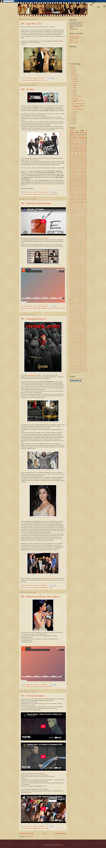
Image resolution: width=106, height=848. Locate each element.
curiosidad (71, 247)
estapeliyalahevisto (74, 38)
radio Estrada (37, 308)
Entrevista (28, 308)
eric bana (74, 265)
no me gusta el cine (78, 317)
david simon (73, 248)
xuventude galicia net (74, 171)
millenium (79, 165)
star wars (73, 150)
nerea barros (36, 686)
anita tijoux (85, 217)
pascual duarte (80, 324)
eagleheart (80, 258)
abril (73, 92)
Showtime (40, 388)
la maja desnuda (82, 296)
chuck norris (78, 161)
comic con (78, 178)
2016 (72, 70)
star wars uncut (83, 345)
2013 (72, 119)
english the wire (76, 264)
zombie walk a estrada (78, 140)
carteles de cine (74, 141)
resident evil (75, 195)
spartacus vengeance (74, 198)
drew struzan (80, 257)
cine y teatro (72, 240)
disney (77, 181)
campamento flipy (73, 230)
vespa (84, 365)
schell (86, 335)
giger (70, 275)
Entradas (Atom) (29, 836)
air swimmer (76, 213)
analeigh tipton (78, 217)
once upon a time (75, 192)
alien (77, 151)
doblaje (85, 162)
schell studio (73, 337)
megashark (76, 311)
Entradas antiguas (61, 833)
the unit (77, 358)
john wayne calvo (82, 289)
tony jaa (77, 361)
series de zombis (34, 194)
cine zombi (73, 153)
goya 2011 (85, 276)
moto (72, 314)
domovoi (82, 255)
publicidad (84, 139)
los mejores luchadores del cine (79, 146)
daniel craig (84, 178)
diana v (81, 251)
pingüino (83, 325)
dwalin (75, 258)
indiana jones (72, 283)
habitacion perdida (73, 279)
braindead (77, 227)
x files (76, 369)
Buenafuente (72, 206)
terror (44, 194)
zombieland (72, 372)
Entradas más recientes (26, 833)
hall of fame (82, 157)
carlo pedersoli (83, 231)
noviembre (74, 77)
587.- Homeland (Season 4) (34, 318)
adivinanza (77, 212)
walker (82, 366)
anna (72, 219)
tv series (45, 80)
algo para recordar (78, 214)
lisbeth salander (74, 303)
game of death (84, 272)
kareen (82, 293)
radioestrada (44, 308)
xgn (79, 369)
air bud (71, 213)
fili (75, 269)
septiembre (75, 81)
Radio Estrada (24, 634)
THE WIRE (72, 210)
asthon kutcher (84, 220)
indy (77, 283)
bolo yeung (79, 226)
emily (70, 264)
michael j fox (82, 311)
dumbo (71, 258)
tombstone (71, 361)
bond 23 (71, 227)
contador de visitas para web (76, 378)
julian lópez (78, 292)
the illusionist (75, 355)
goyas (72, 278)
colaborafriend (83, 240)
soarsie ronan (83, 342)
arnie (75, 220)
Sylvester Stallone (83, 158)
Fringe (71, 157)
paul (84, 165)
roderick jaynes (76, 334)
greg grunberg (78, 278)
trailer (78, 143)
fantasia (72, 269)
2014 (72, 116)
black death (81, 224)
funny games (77, 272)
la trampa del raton (76, 297)
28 (84, 203)
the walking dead (81, 150)
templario (79, 351)
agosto (74, 83)
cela (78, 237)
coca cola (77, 240)
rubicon (74, 335)
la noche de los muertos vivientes (78, 164)
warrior (75, 368)
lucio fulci (72, 307)
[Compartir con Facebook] (52, 78)
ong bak (83, 320)
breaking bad (82, 151)
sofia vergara (84, 167)
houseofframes (80, 137)
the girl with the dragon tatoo (78, 354)
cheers (82, 237)
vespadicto (72, 366)
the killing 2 (82, 355)
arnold (78, 220)
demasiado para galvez (74, 251)
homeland (42, 587)
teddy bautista (73, 351)
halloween (80, 279)
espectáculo (82, 182)
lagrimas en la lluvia (75, 299)
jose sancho (72, 290)
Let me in (78, 209)
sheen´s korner (72, 341)
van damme (82, 169)
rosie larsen (83, 334)
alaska (71, 214)
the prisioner (83, 356)
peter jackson (79, 193)
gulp (84, 278)
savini (82, 335)
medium (71, 311)
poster (78, 148)
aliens (78, 160)
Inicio (44, 833)
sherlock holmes (79, 341)
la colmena (75, 296)
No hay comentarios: (42, 192)
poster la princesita (73, 330)
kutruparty (82, 153)
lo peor (76, 304)
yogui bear (83, 369)
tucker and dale (78, 362)
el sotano (83, 262)
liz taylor (85, 303)
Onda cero (84, 209)
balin (72, 223)
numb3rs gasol (77, 320)
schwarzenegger (80, 337)
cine (84, 143)
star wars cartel (75, 345)
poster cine (72, 144)
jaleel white (85, 286)
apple (81, 219)
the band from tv (81, 352)
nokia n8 (85, 317)
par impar (76, 323)
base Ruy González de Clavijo (80, 223)
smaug (78, 342)
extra (80, 268)
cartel (71, 161)
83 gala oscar (78, 172)
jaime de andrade (78, 286)
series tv (41, 80)
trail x (82, 361)
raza (80, 331)
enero (73, 114)
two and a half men (79, 363)
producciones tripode (74, 36)
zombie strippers (82, 370)
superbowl (71, 349)
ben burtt (71, 224)
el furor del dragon (77, 261)
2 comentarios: (41, 78)
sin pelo (74, 342)
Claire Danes (36, 587)
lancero (82, 299)
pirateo (71, 327)
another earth (76, 219)
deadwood (72, 181)
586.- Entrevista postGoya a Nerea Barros (40, 596)
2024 (72, 68)
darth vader (73, 179)
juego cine (73, 292)
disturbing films (79, 254)
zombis (55, 194)
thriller (85, 168)
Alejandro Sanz (29, 828)
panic (83, 134)
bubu (82, 227)
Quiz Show (35, 80)
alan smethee (82, 213)
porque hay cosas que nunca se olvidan (77, 328)
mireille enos (79, 313)
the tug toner (72, 358)
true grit (74, 169)
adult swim (73, 160)
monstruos (85, 313)
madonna (83, 188)
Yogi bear (82, 210)
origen (71, 321)
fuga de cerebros (78, 271)
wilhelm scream (82, 368)
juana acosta (84, 290)
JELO (83, 207)
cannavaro (79, 230)
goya (32, 686)
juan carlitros (78, 290)
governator (79, 276)
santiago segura (83, 195)
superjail (76, 349)
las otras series (75, 188)
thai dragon (85, 351)
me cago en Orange (81, 310)
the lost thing (77, 356)
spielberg (83, 198)
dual (85, 257)
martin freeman (77, 189)
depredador (78, 162)
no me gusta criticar (82, 144)
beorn (76, 224)
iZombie (27, 194)
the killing (75, 200)
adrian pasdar (83, 212)
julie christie (83, 292)
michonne (85, 189)
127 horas (77, 203)
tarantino (80, 349)
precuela (81, 330)
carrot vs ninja (80, 233)
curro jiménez (77, 247)
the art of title (73, 352)
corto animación (75, 147)
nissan (82, 316)
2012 (72, 121)
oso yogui (82, 321)
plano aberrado (77, 327)
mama (71, 189)
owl (86, 321)
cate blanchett (73, 237)
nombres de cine (74, 318)
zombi (82, 171)
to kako (77, 359)
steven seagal (78, 199)
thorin (81, 358)
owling (72, 323)
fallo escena (84, 268)
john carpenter (83, 186)
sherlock (83, 196)
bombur (84, 226)
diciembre (74, 74)
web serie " (43, 238)
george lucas (72, 185)
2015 (72, 73)
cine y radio (83, 238)
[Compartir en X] (50, 78)
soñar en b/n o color (73, 344)
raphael (76, 331)
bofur (75, 226)
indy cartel (81, 283)
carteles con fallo (78, 234)
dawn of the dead (81, 179)
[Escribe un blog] (49, 78)
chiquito (72, 238)
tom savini (83, 359)
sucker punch (74, 348)
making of (72, 165)
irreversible (84, 285)
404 (72, 172)
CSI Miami (77, 206)
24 (81, 203)
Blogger (61, 845)
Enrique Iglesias (36, 828)
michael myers (72, 313)
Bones (78, 205)
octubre (74, 79)
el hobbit (76, 182)
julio (73, 85)
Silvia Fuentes (55, 308)
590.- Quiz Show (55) (31, 23)
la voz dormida (84, 297)
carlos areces (72, 233)
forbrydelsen (83, 269)
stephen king (74, 168)
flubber (78, 269)
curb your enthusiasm (81, 245)
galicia (32, 308)
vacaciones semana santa (75, 202)
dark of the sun (84, 247)
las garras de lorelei (77, 300)
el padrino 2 (78, 262)
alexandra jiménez (74, 175)
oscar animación (76, 321)
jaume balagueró (75, 186)
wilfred (83, 202)
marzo (74, 94)
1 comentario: (41, 826)
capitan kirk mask (76, 231)
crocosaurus (77, 244)
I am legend (77, 207)
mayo (73, 89)
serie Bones (83, 338)
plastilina (83, 327)
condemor (76, 241)
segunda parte (76, 338)
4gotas (71, 40)
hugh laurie (82, 282)
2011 (72, 123)
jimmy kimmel (75, 289)
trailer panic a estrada (80, 155)
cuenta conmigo (84, 244)
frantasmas (72, 271)
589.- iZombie (27, 89)
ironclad (78, 285)
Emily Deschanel (84, 206)
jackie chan (72, 286)
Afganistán (72, 205)
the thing (80, 168)
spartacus (84, 148)
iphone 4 (74, 285)
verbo (80, 365)
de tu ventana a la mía (81, 248)
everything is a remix (73, 268)
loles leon (82, 304)
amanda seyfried (78, 216)
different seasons (76, 252)
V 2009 (77, 210)
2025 (72, 66)
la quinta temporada (50, 578)
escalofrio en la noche (82, 265)
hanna (84, 279)
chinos (85, 237)
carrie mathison (29, 587)
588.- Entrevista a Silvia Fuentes (36, 203)
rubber (71, 335)
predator (77, 167)
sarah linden (75, 196)
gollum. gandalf (72, 276)
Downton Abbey (29, 80)
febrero (74, 112)
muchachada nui (78, 314)
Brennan (83, 205)
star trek (71, 199)
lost (86, 306)
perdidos (79, 325)
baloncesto (82, 175)
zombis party (77, 372)
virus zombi (77, 366)
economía (85, 258)
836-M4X (85, 172)
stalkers (80, 344)
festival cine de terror (75, 139)
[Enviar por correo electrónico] (47, 78)
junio (73, 87)
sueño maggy (82, 348)
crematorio (71, 244)
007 (86, 171)
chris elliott (77, 238)
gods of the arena (77, 275)
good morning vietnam (82, 185)
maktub (77, 307)
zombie (51, 194)
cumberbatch (73, 245)
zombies (71, 151)
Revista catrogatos (74, 42)
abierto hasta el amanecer (78, 174)
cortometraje (73, 136)
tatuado (85, 349)
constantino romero (83, 241)
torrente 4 (82, 200)
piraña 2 (71, 167)
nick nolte (77, 316)
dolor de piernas (76, 255)
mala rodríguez (83, 307)
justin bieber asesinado (74, 293)
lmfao (72, 304)
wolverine (71, 369)
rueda (79, 335)
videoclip (46, 828)
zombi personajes (73, 370)
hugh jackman (75, 282)
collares (71, 241)
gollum (84, 275)
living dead (80, 303)
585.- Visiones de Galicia (32, 695)
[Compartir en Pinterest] (53, 78)
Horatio (72, 207)
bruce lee (83, 160)
